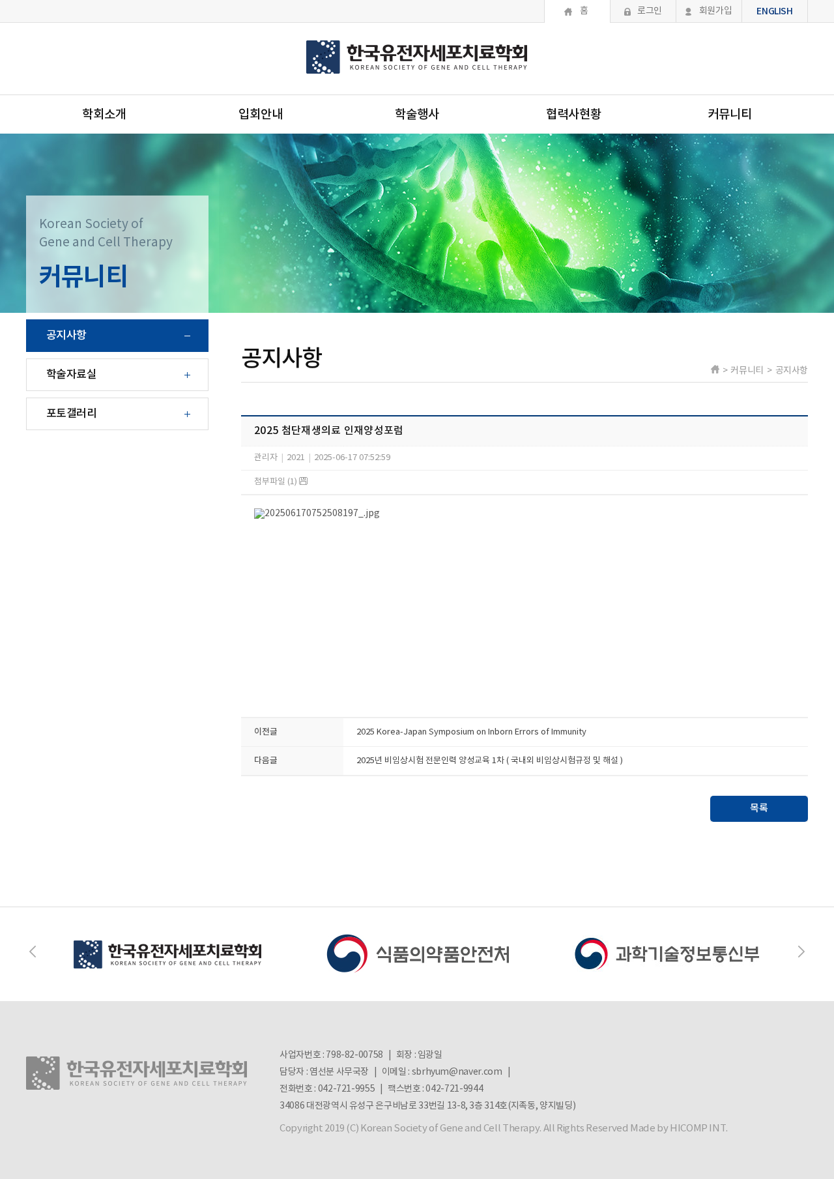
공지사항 (66, 335)
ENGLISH (774, 11)
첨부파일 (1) (276, 482)
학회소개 (104, 115)
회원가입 (715, 11)
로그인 (649, 11)
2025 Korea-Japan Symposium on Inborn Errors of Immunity (471, 732)
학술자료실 (71, 374)
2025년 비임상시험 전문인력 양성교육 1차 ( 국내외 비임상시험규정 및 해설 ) (489, 761)
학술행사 (417, 115)
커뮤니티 (730, 115)
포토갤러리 (71, 413)
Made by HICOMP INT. (679, 1128)
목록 (759, 808)
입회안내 (260, 115)
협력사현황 (573, 115)
